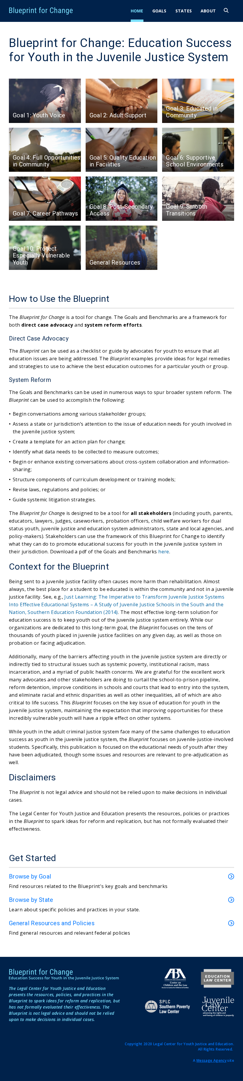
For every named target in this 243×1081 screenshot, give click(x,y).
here (163, 551)
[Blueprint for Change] (67, 11)
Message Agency (211, 1060)
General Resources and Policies (52, 923)
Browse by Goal (30, 876)
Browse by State (31, 899)
